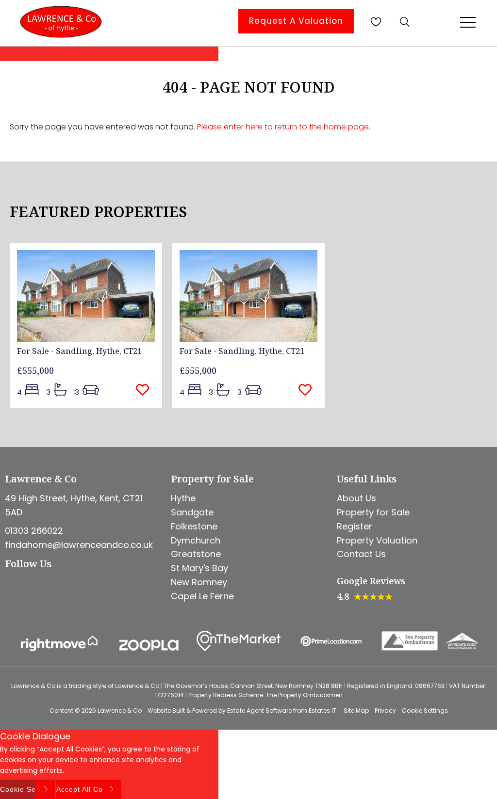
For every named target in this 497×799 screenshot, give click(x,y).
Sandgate (192, 512)
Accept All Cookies (88, 789)
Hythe (183, 498)
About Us (356, 498)
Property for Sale (373, 512)
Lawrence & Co (120, 710)
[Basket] (375, 22)
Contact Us (361, 554)
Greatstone (196, 554)
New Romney (199, 582)
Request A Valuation (296, 21)
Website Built (166, 710)
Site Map (356, 710)
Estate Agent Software (259, 710)
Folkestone (194, 526)
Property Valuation (377, 540)
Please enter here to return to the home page (283, 126)
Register (354, 526)
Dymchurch (195, 540)
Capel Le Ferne (202, 596)
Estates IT (322, 710)
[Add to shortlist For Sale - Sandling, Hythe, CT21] (145, 390)
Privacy (385, 710)
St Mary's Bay (199, 568)
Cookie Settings (425, 710)
